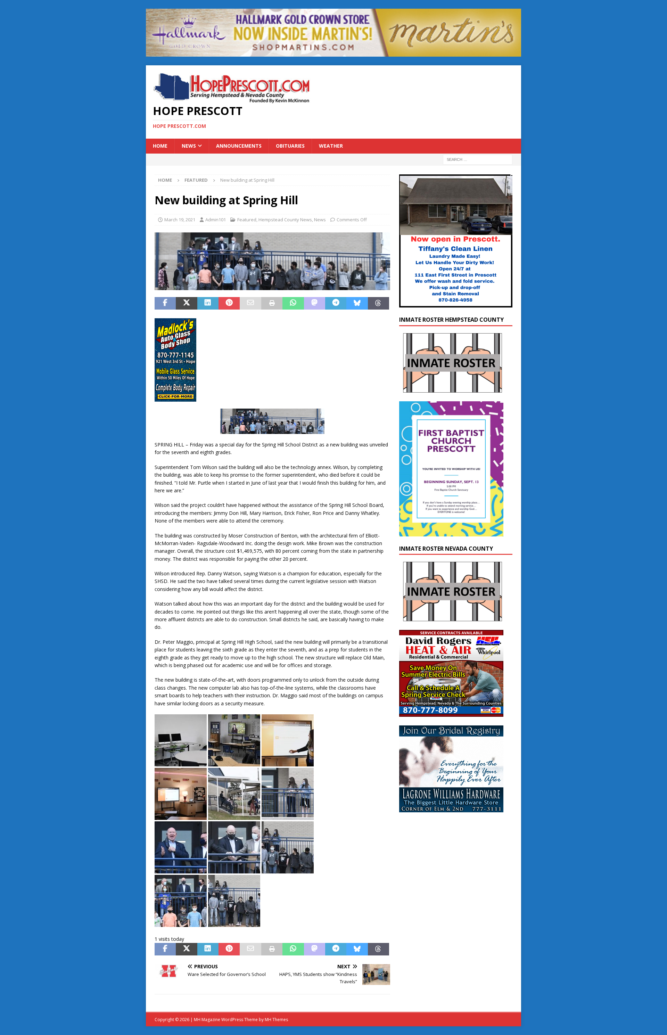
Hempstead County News (285, 219)
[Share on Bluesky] (357, 303)
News (189, 145)
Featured (246, 219)
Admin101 (215, 219)
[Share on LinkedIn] (208, 303)
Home (160, 145)
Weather (331, 145)
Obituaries (290, 145)
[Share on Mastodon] (314, 303)
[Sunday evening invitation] (451, 532)
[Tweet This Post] (186, 303)
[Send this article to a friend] (250, 303)
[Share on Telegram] (335, 303)
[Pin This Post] (229, 303)
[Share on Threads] (378, 303)
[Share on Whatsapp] (293, 303)
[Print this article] (271, 303)
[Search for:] (477, 159)
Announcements (239, 145)
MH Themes (276, 1019)
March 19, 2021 (179, 219)
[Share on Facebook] (165, 303)
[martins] (333, 52)
